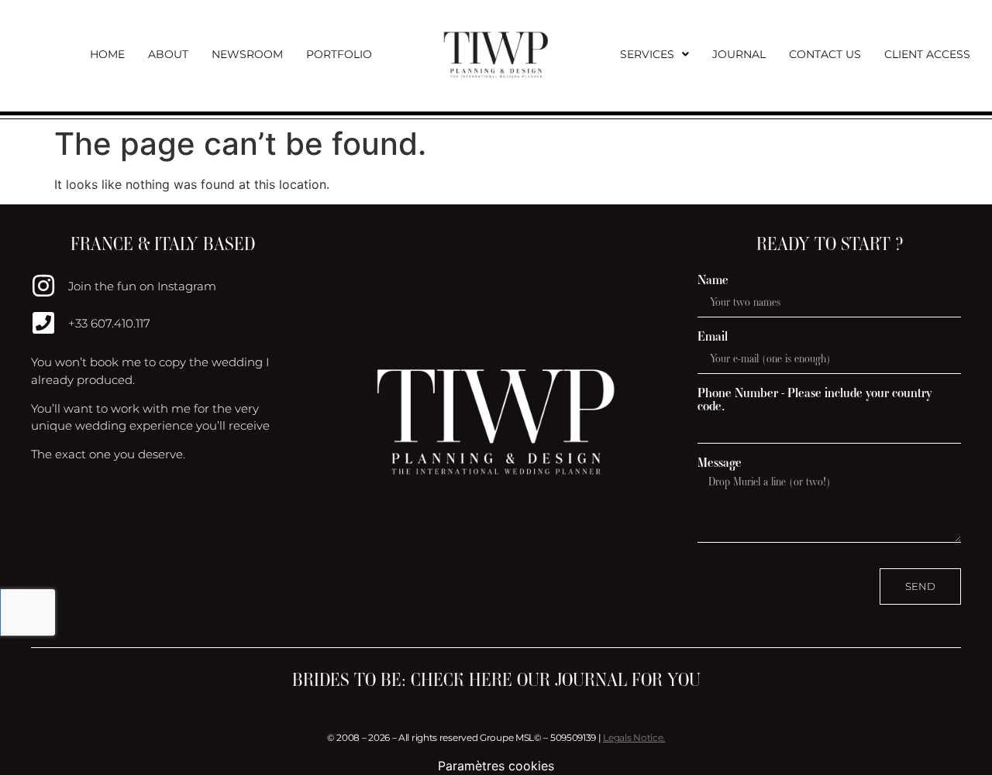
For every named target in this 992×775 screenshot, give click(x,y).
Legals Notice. (634, 737)
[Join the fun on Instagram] (43, 285)
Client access (927, 54)
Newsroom (247, 54)
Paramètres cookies (496, 765)
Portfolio (339, 54)
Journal (739, 54)
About (168, 54)
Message (720, 462)
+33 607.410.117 (109, 323)
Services (647, 54)
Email (713, 336)
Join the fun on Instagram (142, 286)
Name (713, 279)
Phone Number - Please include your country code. (815, 399)
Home (107, 54)
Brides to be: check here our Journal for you (496, 679)
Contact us (825, 54)
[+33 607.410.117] (43, 322)
